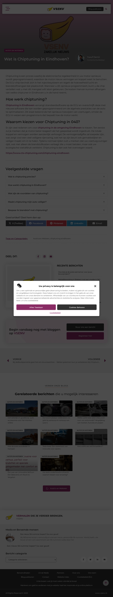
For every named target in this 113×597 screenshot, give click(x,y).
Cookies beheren (77, 307)
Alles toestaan (36, 307)
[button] (95, 286)
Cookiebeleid (55, 313)
